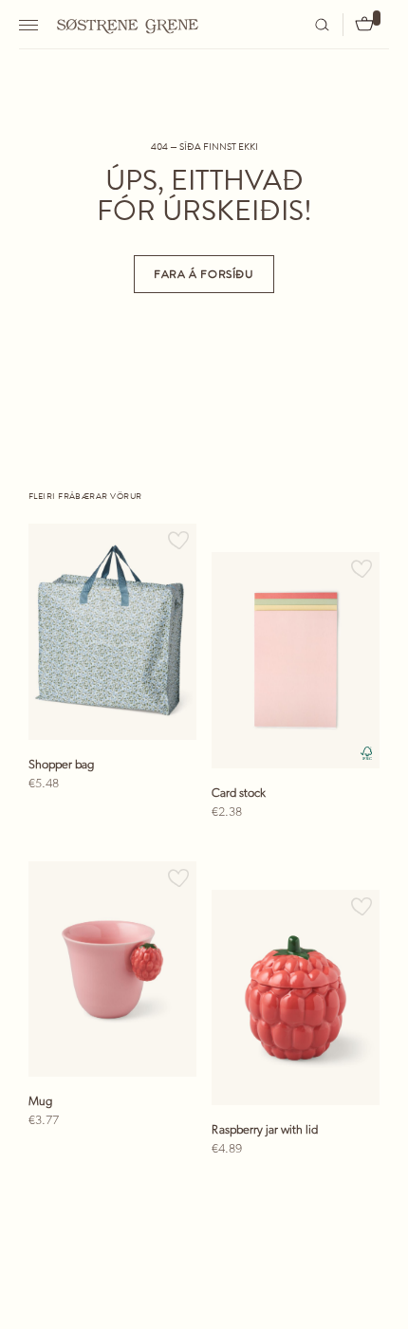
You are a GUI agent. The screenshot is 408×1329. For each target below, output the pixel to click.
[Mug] (112, 969)
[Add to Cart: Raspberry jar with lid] (349, 1182)
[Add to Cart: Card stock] (349, 846)
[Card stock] (296, 660)
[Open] (31, 25)
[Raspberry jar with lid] (296, 998)
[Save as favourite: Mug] (178, 876)
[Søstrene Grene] (128, 23)
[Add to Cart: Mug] (166, 1154)
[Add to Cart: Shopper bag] (166, 817)
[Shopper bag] (112, 632)
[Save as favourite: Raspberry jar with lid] (361, 904)
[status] (106, 817)
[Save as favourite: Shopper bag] (178, 538)
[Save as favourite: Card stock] (361, 567)
